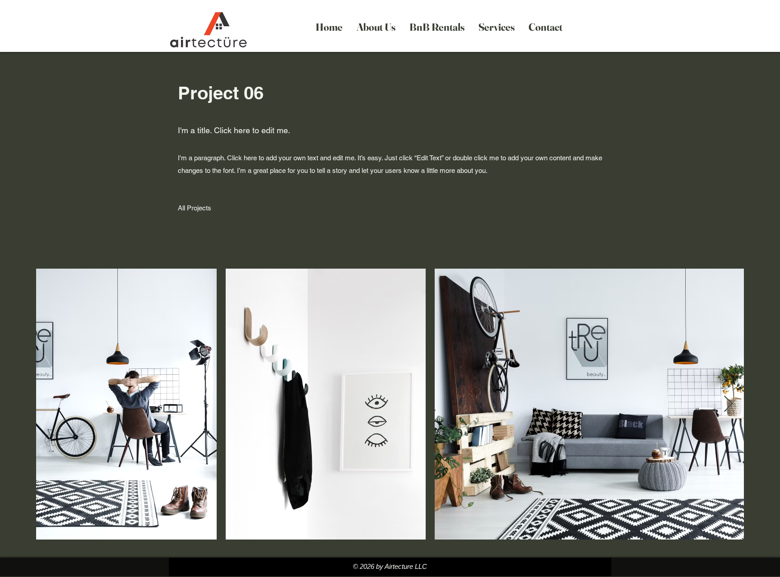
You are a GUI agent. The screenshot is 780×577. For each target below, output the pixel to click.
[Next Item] (728, 404)
